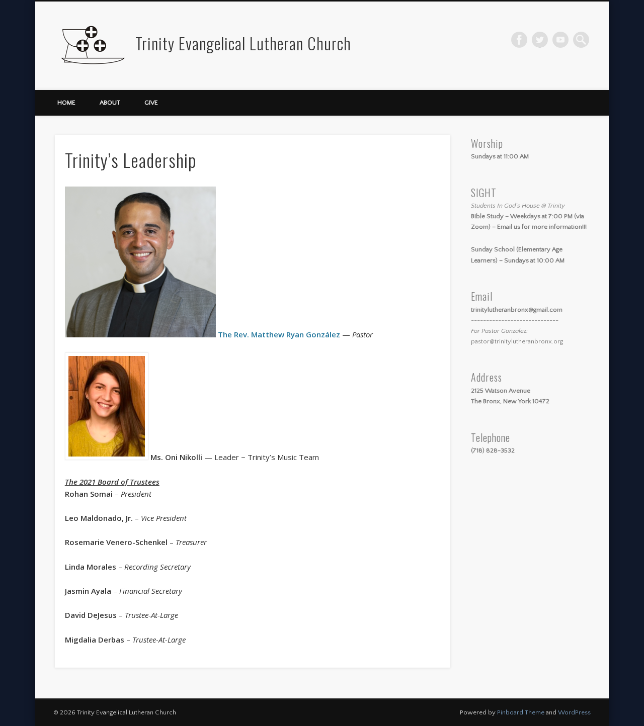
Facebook (519, 40)
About (110, 102)
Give (151, 102)
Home (66, 102)
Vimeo (560, 40)
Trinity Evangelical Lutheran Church (243, 43)
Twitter (540, 40)
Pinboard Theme (520, 712)
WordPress (574, 712)
